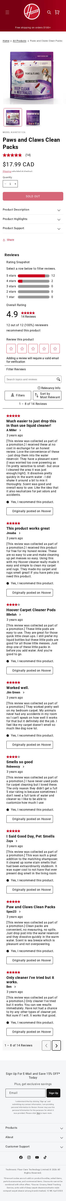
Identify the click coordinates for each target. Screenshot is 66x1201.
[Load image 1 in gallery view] (13, 117)
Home (6, 41)
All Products (19, 41)
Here (38, 1113)
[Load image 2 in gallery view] (33, 117)
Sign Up (53, 1093)
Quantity (7, 177)
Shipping (7, 171)
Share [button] (10, 239)
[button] (7, 12)
